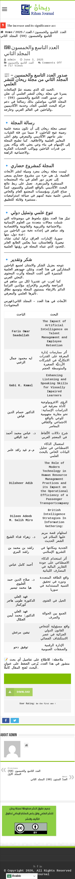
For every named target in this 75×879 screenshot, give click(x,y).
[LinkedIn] (40, 866)
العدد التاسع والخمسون (50, 32)
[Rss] (34, 866)
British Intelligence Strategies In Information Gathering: (54, 518)
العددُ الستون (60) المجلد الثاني (49, 778)
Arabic (16, 875)
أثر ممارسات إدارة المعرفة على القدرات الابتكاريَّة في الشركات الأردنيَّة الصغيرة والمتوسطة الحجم (54, 360)
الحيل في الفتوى (54, 600)
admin (11, 59)
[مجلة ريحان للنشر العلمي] (37, 9)
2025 (19, 32)
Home (7, 32)
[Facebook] (37, 866)
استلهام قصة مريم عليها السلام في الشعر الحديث (54, 537)
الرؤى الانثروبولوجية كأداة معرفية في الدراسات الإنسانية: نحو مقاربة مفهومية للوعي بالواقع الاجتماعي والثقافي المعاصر (54, 414)
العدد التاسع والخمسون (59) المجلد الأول (24, 771)
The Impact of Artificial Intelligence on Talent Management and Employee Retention (54, 333)
